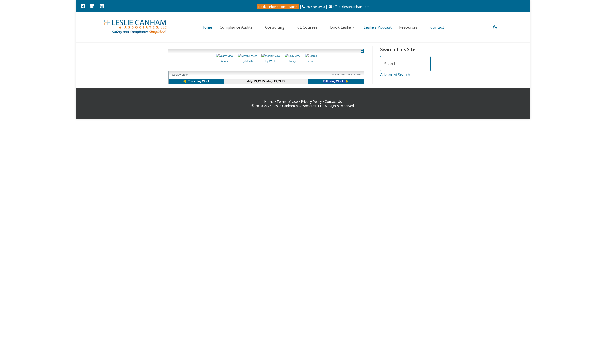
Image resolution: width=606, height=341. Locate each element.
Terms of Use (287, 101)
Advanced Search (395, 74)
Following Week (333, 81)
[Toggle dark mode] (495, 27)
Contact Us (333, 101)
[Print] (362, 50)
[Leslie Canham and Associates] (135, 26)
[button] (238, 27)
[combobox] (405, 63)
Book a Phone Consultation (278, 6)
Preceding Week (199, 81)
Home (269, 101)
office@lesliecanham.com (351, 6)
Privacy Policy (312, 101)
